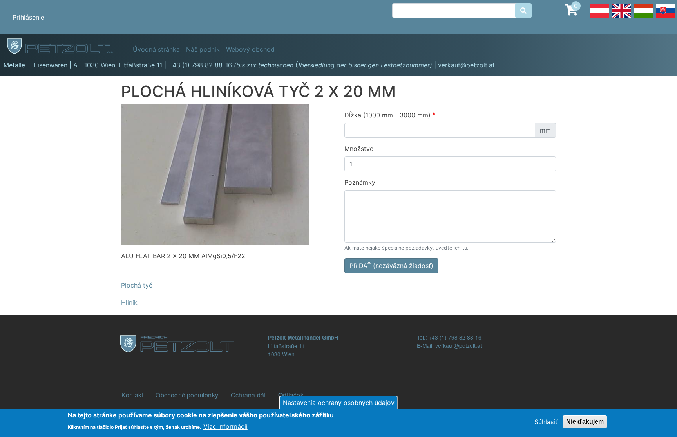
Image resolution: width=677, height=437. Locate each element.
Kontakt (132, 394)
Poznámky (359, 182)
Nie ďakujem (585, 421)
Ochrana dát (248, 394)
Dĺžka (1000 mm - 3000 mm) (387, 115)
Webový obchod (250, 49)
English (621, 17)
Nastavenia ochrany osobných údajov (339, 402)
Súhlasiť (546, 422)
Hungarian (643, 17)
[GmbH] (65, 46)
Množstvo (359, 149)
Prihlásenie (28, 17)
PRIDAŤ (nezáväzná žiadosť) (391, 266)
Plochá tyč (136, 285)
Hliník (129, 302)
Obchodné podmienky (187, 394)
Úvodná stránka (156, 49)
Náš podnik (203, 49)
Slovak (665, 17)
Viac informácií (225, 426)
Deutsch (599, 17)
